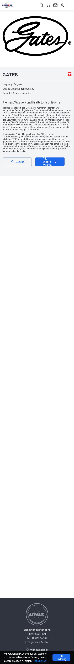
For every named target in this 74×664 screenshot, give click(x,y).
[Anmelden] (61, 5)
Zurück (20, 161)
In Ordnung (61, 657)
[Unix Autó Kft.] (37, 614)
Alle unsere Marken (47, 161)
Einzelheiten (39, 661)
